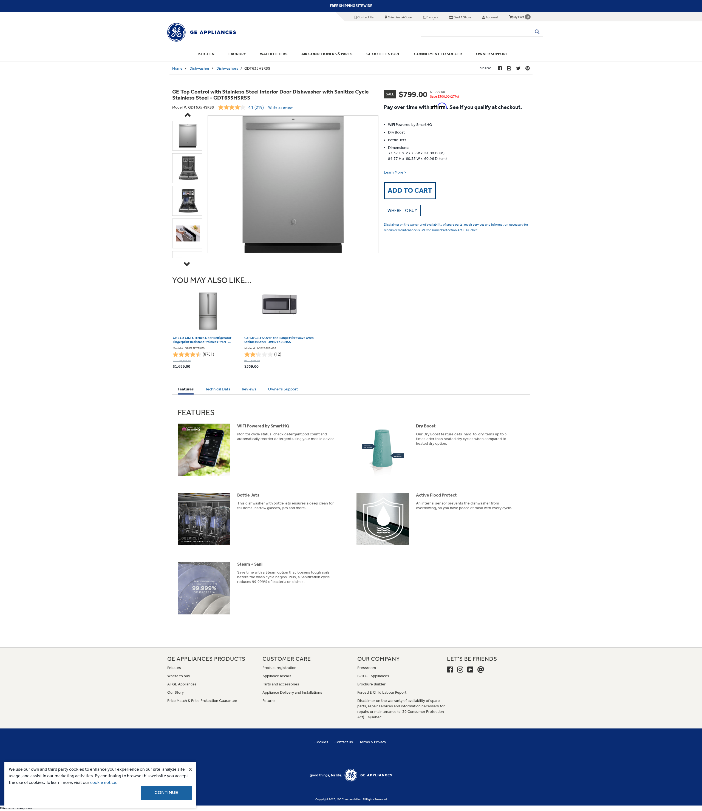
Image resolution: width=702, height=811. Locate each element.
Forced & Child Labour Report (381, 692)
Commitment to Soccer (438, 54)
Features (186, 390)
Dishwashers (227, 68)
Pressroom (366, 667)
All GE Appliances (182, 684)
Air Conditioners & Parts (326, 54)
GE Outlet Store (383, 54)
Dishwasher (199, 68)
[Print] (509, 68)
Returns (269, 700)
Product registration (279, 667)
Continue (166, 792)
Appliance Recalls (276, 676)
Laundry (237, 54)
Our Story (175, 692)
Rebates (174, 667)
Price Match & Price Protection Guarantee (202, 700)
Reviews (249, 389)
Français (432, 17)
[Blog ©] (470, 670)
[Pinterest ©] (527, 68)
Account (491, 17)
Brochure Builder (371, 684)
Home (177, 68)
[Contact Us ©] (480, 670)
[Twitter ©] (518, 68)
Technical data (217, 389)
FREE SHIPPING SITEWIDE (351, 6)
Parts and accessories (280, 684)
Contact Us (365, 17)
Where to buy (178, 676)
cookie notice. (103, 782)
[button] (402, 210)
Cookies (321, 742)
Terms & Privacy (372, 742)
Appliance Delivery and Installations (292, 692)
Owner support (492, 54)
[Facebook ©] (500, 68)
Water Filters (273, 54)
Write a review (280, 107)
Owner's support (283, 389)
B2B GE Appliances (373, 676)
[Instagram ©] (460, 670)
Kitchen (206, 54)
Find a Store (462, 17)
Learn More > (395, 172)
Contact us (344, 742)
